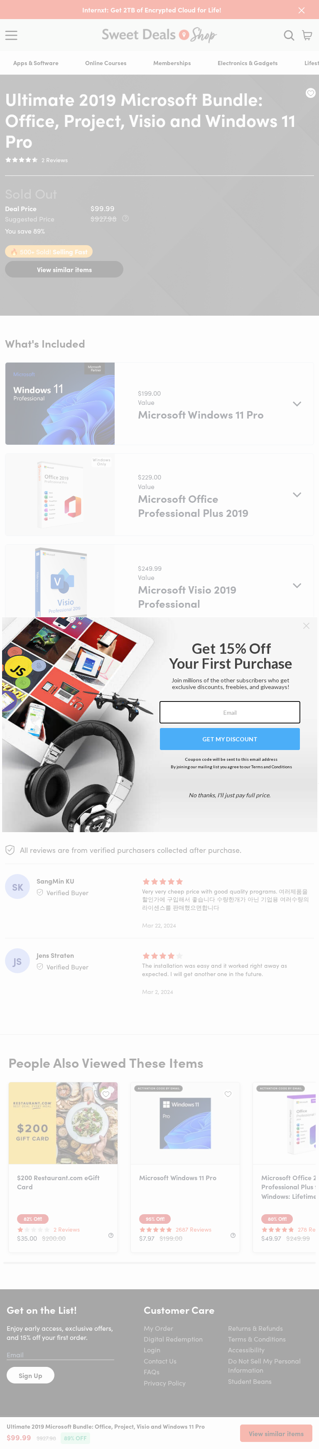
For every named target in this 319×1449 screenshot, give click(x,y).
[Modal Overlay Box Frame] (160, 725)
